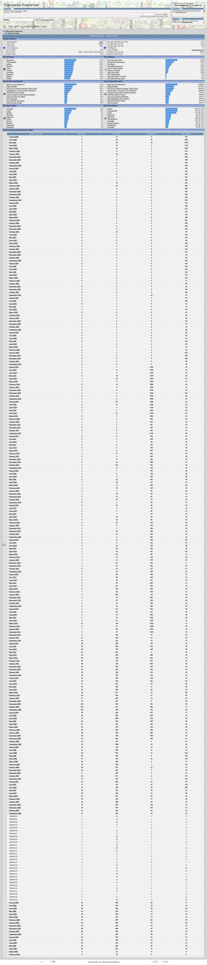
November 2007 (15, 773)
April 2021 (13, 309)
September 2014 (15, 537)
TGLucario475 (11, 62)
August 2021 (13, 298)
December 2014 (15, 528)
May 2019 (12, 376)
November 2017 (15, 428)
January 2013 (14, 595)
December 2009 (15, 701)
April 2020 (13, 344)
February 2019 (14, 384)
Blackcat (10, 66)
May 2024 (12, 212)
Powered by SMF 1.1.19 (94, 961)
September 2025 (15, 166)
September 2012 (15, 606)
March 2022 (13, 278)
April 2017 (13, 448)
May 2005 (12, 946)
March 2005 (13, 952)
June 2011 (13, 649)
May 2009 (12, 721)
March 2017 (13, 451)
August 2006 (13, 903)
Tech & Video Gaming (115, 68)
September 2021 (15, 295)
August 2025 (13, 168)
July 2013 (12, 577)
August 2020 (13, 333)
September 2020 (15, 330)
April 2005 (13, 949)
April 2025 (13, 180)
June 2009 (13, 718)
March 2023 (13, 243)
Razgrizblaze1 (112, 119)
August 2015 (13, 505)
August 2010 (13, 678)
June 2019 (13, 373)
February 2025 (14, 186)
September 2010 (15, 675)
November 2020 (15, 324)
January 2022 (14, 284)
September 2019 (15, 364)
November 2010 (15, 669)
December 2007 (15, 770)
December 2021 (15, 286)
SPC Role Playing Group (116, 78)
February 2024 (14, 220)
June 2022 (13, 269)
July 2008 (12, 750)
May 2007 (12, 790)
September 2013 (15, 571)
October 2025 (14, 163)
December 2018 (15, 390)
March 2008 (13, 761)
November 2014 (15, 531)
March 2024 (13, 217)
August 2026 (13, 137)
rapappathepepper (187, 22)
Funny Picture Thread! (14, 103)
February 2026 (14, 151)
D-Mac (9, 119)
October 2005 (14, 931)
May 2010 (12, 687)
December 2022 (15, 252)
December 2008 (15, 736)
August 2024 (13, 203)
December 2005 (15, 926)
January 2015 (14, 525)
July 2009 (12, 715)
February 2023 (14, 246)
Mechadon (10, 60)
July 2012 (12, 612)
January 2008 (14, 767)
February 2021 (14, 315)
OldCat (9, 78)
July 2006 (12, 905)
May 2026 (12, 142)
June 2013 (13, 580)
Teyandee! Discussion (115, 66)
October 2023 (14, 232)
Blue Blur (10, 115)
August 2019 (13, 367)
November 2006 (15, 808)
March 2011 (13, 658)
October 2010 (14, 672)
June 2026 (13, 140)
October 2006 (14, 810)
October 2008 (14, 741)
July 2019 (12, 370)
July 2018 (12, 404)
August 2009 (13, 713)
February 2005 (14, 954)
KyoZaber (10, 72)
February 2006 (14, 920)
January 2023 (14, 249)
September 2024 (15, 200)
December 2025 (15, 157)
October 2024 (14, 197)
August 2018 (13, 402)
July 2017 (12, 439)
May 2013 (12, 583)
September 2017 (15, 433)
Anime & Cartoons (113, 70)
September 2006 (15, 813)
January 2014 (14, 560)
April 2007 (13, 793)
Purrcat (9, 121)
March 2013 (13, 589)
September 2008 (15, 744)
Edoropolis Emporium (14, 31)
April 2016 (13, 482)
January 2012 (14, 629)
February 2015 (14, 523)
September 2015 (15, 502)
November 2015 (15, 497)
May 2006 (12, 911)
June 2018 (13, 407)
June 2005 (13, 943)
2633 (101, 42)
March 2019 (13, 381)
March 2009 (13, 727)
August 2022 (13, 263)
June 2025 (13, 174)
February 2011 (14, 661)
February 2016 (14, 488)
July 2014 (12, 543)
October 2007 (14, 776)
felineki (9, 64)
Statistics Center (13, 33)
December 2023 (15, 226)
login (19, 11)
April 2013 (13, 586)
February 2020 (14, 350)
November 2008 (15, 738)
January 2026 (14, 154)
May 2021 (12, 307)
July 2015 (12, 508)
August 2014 (13, 540)
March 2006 (13, 917)
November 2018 (15, 393)
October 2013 (14, 569)
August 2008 (13, 747)
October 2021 (14, 292)
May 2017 (12, 445)
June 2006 (13, 908)
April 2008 (13, 759)
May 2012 (12, 618)
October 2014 (14, 534)
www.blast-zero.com (180, 12)
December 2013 (15, 563)
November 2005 (15, 928)
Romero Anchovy (113, 123)
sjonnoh (9, 70)
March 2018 (13, 416)
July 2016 (12, 474)
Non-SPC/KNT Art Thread (15, 101)
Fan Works (111, 64)
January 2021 (14, 318)
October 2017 (14, 430)
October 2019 (14, 361)
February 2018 (14, 419)
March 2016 (13, 485)
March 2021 (13, 312)
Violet (9, 68)
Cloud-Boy (111, 127)
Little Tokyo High (113, 72)
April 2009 (13, 724)
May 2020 (12, 341)
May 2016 (12, 479)
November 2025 (15, 160)
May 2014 (12, 548)
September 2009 (15, 710)
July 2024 (12, 206)
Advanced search (47, 20)
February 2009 (14, 730)
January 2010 (14, 698)
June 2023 (13, 235)
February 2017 (14, 453)
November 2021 (15, 289)
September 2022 (15, 261)
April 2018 (13, 413)
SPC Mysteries (12, 99)
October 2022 (14, 258)
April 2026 (13, 145)
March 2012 (13, 623)
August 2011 (13, 643)
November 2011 (15, 635)
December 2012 (15, 597)
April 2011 (13, 655)
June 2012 (13, 615)
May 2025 (12, 177)
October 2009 (14, 707)
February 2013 (14, 592)
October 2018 (14, 396)
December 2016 (15, 459)
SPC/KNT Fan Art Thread (15, 92)
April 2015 (13, 517)
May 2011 (12, 652)
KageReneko (111, 125)
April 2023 (13, 240)
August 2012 (13, 609)
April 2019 (13, 379)
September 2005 (15, 934)
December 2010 (15, 666)
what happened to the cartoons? (118, 99)
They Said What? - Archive (116, 76)
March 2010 (13, 692)
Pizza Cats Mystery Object (16, 97)
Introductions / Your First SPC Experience (21, 90)
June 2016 (13, 476)
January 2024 (14, 223)
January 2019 (14, 387)
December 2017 (15, 425)
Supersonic (10, 125)
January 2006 (14, 923)
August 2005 (13, 937)
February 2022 (14, 281)
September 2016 (15, 468)
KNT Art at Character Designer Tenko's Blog (22, 88)
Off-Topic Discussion (114, 60)
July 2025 (12, 171)
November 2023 (15, 229)
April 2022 (13, 275)
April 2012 (13, 620)
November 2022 (15, 255)
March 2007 (13, 796)
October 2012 (14, 603)
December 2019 (15, 356)
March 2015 (13, 520)
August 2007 (13, 782)
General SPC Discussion (116, 62)
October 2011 (14, 638)
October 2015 (14, 499)
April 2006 (13, 914)
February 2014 (14, 557)
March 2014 (13, 554)
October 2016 (14, 465)
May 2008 (12, 756)
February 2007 (14, 799)
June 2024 (13, 209)
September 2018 (15, 399)
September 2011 (15, 641)
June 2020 (13, 338)
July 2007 (12, 785)
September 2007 (15, 779)
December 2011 (14, 632)
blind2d (9, 76)
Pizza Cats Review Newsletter (117, 97)
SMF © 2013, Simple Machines (110, 961)
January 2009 (14, 733)
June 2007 (13, 787)
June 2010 (13, 684)
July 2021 (12, 301)
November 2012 (15, 600)
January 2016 (14, 491)
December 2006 (15, 805)
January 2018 (14, 422)
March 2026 (13, 148)
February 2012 (14, 626)
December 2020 (15, 321)
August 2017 (13, 436)
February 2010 (14, 695)
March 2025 (13, 183)
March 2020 (13, 347)
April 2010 (13, 690)
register (25, 11)
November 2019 (15, 358)
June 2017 (13, 442)
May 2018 (12, 410)
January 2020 (14, 353)
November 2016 (15, 462)
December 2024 (15, 191)
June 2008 (13, 753)
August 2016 (13, 471)
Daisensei (10, 74)
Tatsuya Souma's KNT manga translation (21, 94)
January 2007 (14, 802)
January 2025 (14, 189)
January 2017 (14, 456)
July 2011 (12, 646)
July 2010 (12, 681)
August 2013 (13, 574)
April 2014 (13, 551)
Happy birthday (12, 86)
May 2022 (12, 272)
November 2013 (15, 566)
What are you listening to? (16, 84)
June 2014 (13, 546)
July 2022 (12, 266)
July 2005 (12, 940)
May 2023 (12, 237)
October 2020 (14, 327)
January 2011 (14, 664)
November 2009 (15, 704)
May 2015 (12, 514)
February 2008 (14, 764)
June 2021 (13, 304)
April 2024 (13, 214)
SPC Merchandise (113, 74)
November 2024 (15, 194)
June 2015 (13, 511)
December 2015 (15, 494)
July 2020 (12, 335)
